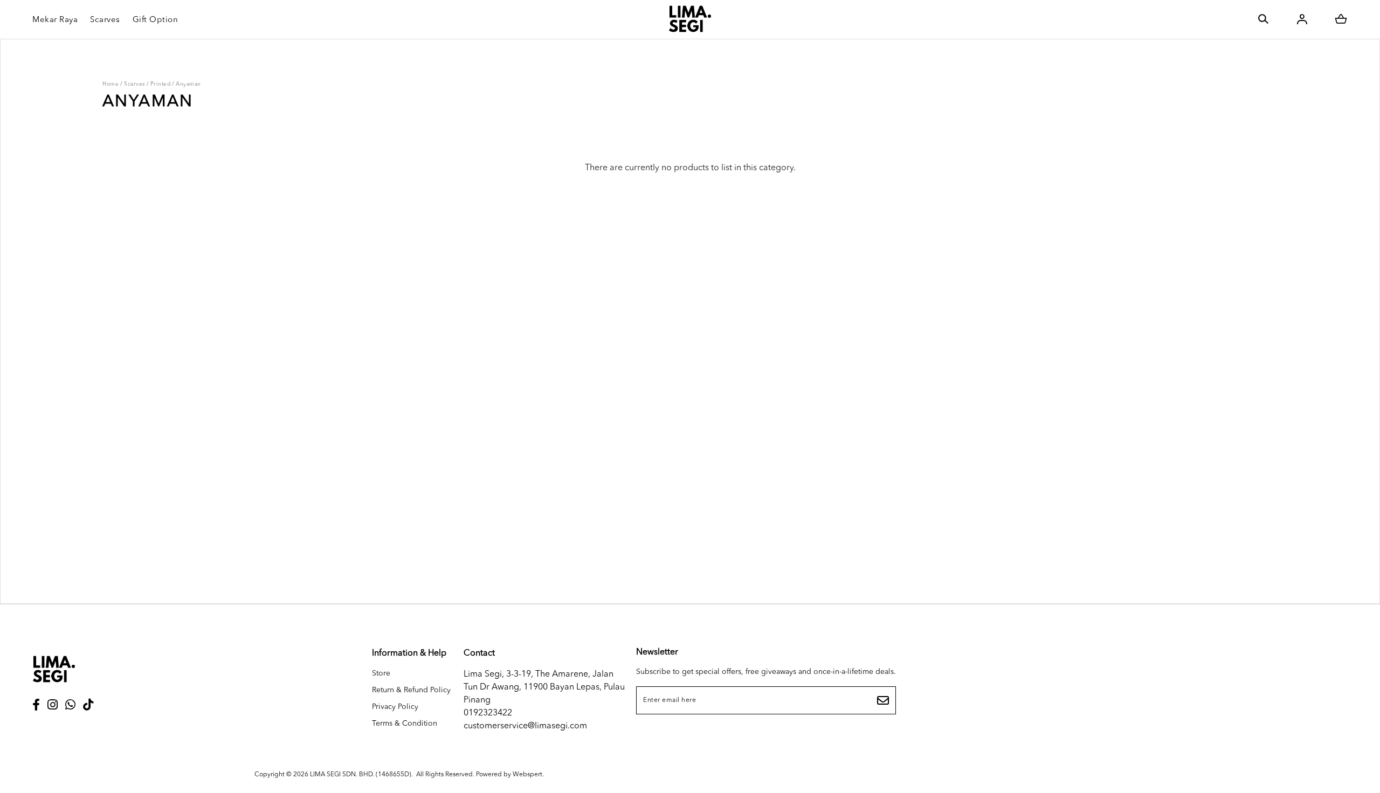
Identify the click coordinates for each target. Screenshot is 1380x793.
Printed (160, 84)
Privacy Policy (395, 707)
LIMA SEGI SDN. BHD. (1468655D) (360, 774)
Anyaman (188, 84)
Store (381, 673)
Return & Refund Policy (411, 690)
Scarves (134, 84)
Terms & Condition (404, 723)
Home (110, 84)
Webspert (527, 774)
